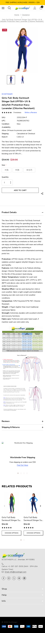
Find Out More (22, 465)
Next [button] (40, 505)
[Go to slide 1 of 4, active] (18, 473)
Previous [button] (4, 505)
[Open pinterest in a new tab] (19, 578)
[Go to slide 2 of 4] (21, 473)
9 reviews (17, 112)
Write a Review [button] (31, 112)
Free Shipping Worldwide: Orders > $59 (22, 2)
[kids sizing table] (22, 339)
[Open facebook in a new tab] (3, 578)
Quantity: (5, 177)
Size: (4, 165)
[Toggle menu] (3, 8)
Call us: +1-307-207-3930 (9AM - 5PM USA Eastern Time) (20, 568)
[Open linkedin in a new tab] (24, 578)
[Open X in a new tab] (14, 578)
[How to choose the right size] (22, 398)
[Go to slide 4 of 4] (27, 473)
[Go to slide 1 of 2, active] (21, 540)
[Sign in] (34, 8)
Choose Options (11, 533)
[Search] (9, 7)
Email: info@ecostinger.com (15, 572)
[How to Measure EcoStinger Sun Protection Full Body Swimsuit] (22, 368)
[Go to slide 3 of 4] (24, 473)
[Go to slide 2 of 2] (24, 540)
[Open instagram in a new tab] (9, 578)
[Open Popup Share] (42, 194)
